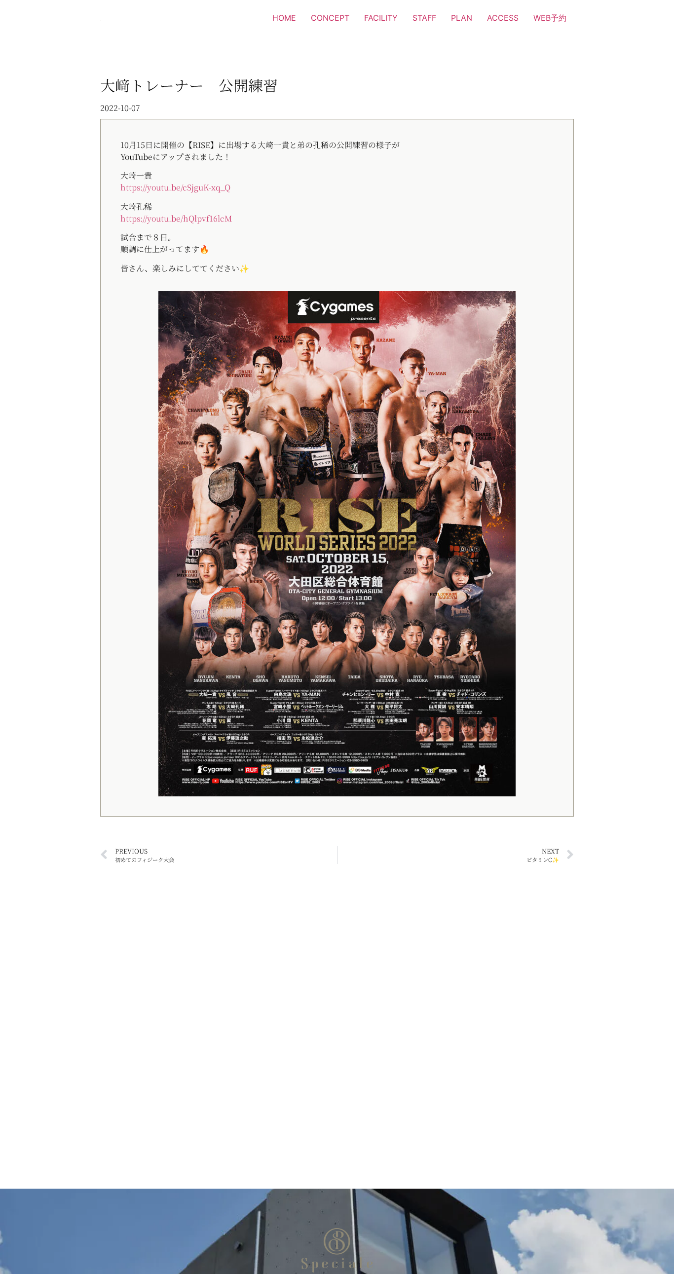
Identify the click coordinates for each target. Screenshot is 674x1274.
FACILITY (381, 18)
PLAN (461, 18)
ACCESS (503, 18)
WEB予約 (549, 18)
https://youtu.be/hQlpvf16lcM (176, 218)
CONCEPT (330, 18)
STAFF (424, 18)
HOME (284, 18)
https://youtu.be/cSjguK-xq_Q (175, 187)
